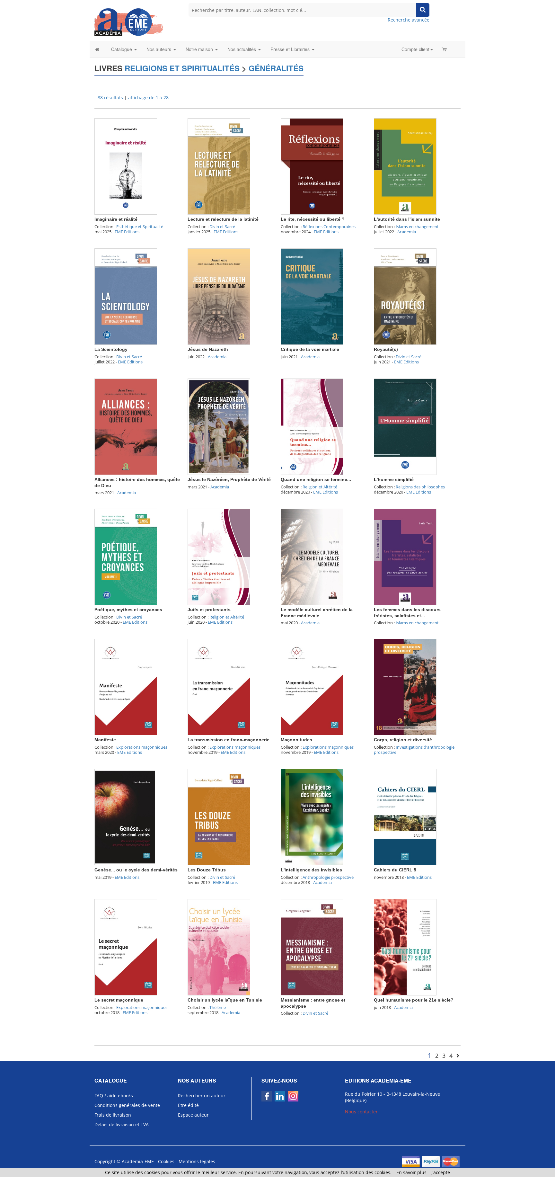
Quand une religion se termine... (316, 479)
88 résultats (110, 97)
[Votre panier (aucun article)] (445, 49)
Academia (406, 232)
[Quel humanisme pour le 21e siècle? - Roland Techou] (405, 947)
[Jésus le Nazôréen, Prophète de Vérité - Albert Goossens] (219, 426)
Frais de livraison (112, 1115)
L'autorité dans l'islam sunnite (407, 219)
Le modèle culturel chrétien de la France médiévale (317, 612)
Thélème (217, 1007)
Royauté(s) (386, 349)
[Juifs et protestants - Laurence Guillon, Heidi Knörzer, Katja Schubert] (219, 556)
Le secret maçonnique (118, 1000)
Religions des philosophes (420, 487)
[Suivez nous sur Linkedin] (280, 1096)
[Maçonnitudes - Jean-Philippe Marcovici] (312, 686)
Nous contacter (361, 1112)
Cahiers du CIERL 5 (395, 869)
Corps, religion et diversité (403, 739)
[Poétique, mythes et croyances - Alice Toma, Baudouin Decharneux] (125, 556)
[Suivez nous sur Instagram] (293, 1096)
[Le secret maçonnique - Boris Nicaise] (125, 947)
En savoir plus (411, 1172)
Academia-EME (138, 1161)
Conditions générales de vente (127, 1105)
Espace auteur (193, 1115)
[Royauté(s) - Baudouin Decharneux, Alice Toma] (405, 296)
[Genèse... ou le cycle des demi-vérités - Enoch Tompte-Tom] (125, 817)
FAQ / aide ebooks (113, 1095)
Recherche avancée (408, 20)
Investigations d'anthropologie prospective (414, 749)
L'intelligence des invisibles (311, 869)
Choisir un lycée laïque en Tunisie (225, 1000)
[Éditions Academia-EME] (128, 22)
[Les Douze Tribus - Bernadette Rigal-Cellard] (219, 817)
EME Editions (127, 232)
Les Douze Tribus (207, 869)
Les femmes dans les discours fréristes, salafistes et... (407, 612)
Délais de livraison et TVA (121, 1124)
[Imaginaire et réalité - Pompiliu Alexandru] (125, 166)
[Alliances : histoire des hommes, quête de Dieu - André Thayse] (125, 426)
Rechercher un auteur (201, 1095)
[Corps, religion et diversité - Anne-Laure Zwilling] (405, 686)
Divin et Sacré (222, 226)
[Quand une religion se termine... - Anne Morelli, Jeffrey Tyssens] (312, 426)
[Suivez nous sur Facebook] (266, 1096)
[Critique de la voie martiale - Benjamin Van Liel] (312, 296)
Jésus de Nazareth (208, 349)
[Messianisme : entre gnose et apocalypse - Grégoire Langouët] (312, 947)
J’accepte (440, 1172)
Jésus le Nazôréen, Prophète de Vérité (229, 479)
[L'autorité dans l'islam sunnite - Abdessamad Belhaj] (405, 166)
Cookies (166, 1161)
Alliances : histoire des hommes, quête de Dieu (137, 482)
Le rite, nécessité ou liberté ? (313, 219)
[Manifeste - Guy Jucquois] (125, 686)
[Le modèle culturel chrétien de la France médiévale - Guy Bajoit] (312, 556)
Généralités (276, 68)
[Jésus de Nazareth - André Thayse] (219, 296)
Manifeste (105, 739)
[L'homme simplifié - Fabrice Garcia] (405, 426)
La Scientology (111, 349)
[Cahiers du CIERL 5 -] (405, 817)
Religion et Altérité (320, 487)
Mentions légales (197, 1161)
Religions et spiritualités (182, 68)
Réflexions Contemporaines (329, 226)
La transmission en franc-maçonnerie (228, 739)
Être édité (188, 1105)
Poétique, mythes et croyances (128, 609)
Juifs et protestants (209, 609)
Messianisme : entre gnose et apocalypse (313, 1002)
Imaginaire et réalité (115, 219)
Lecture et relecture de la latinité (223, 219)
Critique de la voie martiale (310, 349)
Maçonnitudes (296, 739)
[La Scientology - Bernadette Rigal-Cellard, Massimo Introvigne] (125, 296)
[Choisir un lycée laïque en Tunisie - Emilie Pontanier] (219, 947)
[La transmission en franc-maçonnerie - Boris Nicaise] (219, 686)
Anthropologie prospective (328, 877)
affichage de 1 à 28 (148, 97)
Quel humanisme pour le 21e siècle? (414, 1000)
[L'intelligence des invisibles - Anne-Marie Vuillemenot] (312, 817)
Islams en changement (417, 226)
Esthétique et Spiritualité (139, 226)
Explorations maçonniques (141, 747)
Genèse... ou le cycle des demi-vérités (136, 869)
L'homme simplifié (394, 479)
